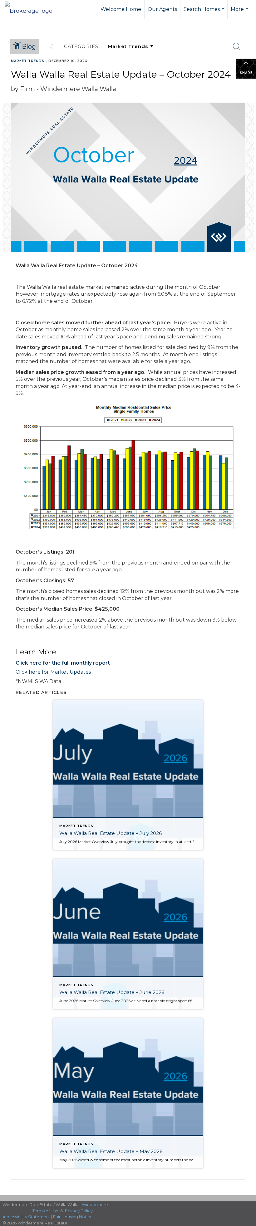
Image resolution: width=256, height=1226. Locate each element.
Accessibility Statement (26, 1216)
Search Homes (205, 12)
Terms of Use (45, 1210)
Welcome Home (121, 9)
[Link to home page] (32, 9)
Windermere (95, 1204)
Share (246, 73)
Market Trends (27, 61)
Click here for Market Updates (53, 672)
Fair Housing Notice (73, 1216)
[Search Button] (236, 46)
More (240, 12)
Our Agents (162, 9)
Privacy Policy (79, 1210)
